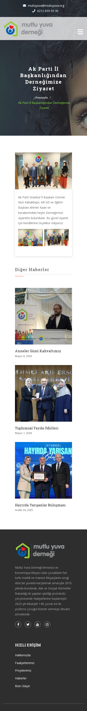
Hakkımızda (23, 655)
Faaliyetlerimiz (24, 663)
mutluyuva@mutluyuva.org (45, 6)
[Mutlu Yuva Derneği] (28, 28)
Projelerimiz (23, 670)
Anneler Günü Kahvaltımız (38, 351)
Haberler (21, 678)
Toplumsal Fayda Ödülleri (36, 428)
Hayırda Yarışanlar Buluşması (40, 505)
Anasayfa (41, 97)
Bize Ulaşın (22, 686)
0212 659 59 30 (47, 11)
